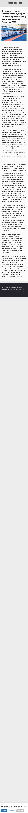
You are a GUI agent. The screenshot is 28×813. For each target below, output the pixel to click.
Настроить (12, 810)
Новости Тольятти (14, 3)
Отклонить (20, 810)
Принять (4, 810)
